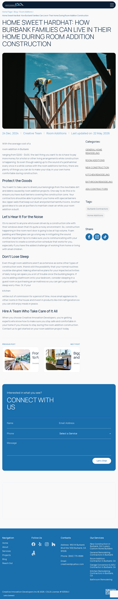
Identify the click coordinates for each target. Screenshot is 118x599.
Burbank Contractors (97, 208)
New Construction (97, 167)
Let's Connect (9, 595)
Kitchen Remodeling (98, 174)
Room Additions (56, 133)
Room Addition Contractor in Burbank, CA (103, 559)
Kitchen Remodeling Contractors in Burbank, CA (101, 573)
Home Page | (7, 12)
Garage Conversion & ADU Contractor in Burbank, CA (103, 566)
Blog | (16, 12)
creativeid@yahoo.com (72, 564)
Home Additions (95, 215)
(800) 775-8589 (75, 556)
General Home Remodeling (94, 151)
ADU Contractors (97, 188)
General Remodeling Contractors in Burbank (101, 553)
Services (6, 551)
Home (5, 543)
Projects (6, 555)
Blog (4, 559)
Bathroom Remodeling (99, 181)
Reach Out (7, 563)
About (5, 547)
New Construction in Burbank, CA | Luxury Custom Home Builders (101, 546)
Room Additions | (26, 12)
